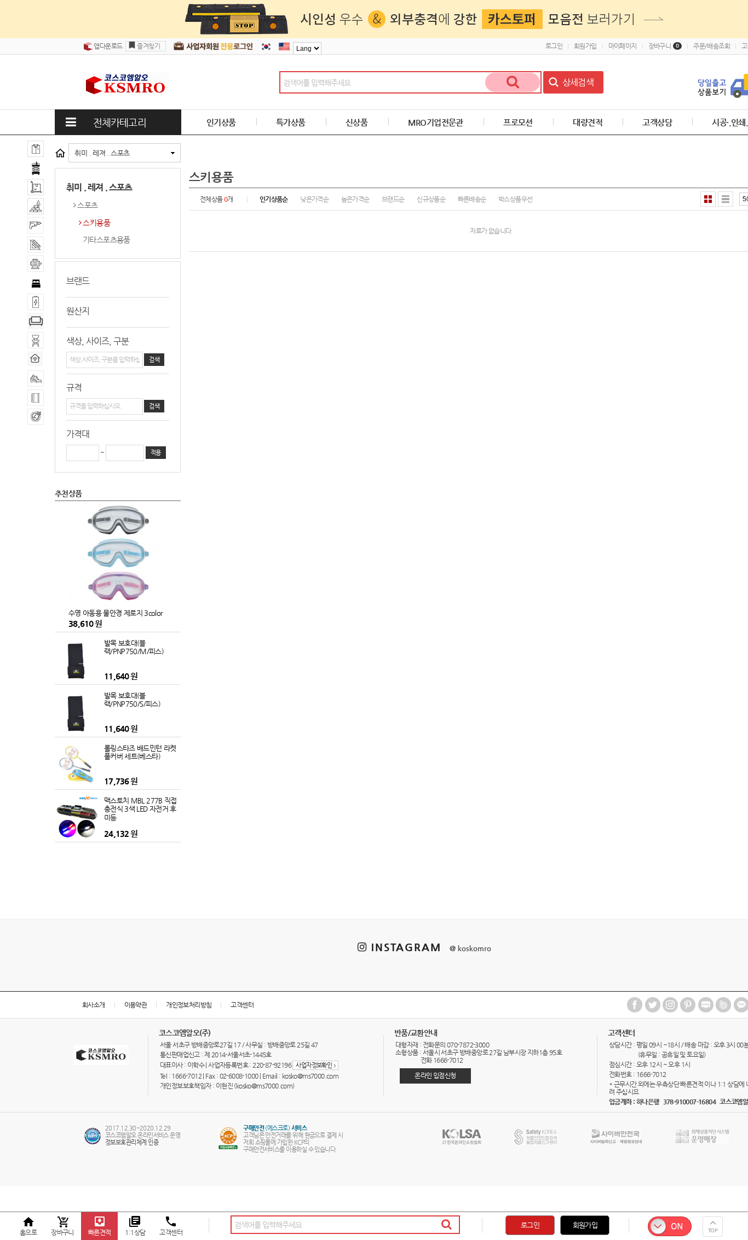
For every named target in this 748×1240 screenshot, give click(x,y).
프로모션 (518, 122)
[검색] (512, 82)
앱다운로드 (107, 46)
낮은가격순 (314, 199)
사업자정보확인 (315, 1065)
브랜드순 (393, 199)
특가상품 (291, 122)
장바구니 (664, 46)
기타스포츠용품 (106, 239)
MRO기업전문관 (435, 122)
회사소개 (93, 1005)
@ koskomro (470, 948)
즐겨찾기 (148, 46)
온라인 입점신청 (435, 1075)
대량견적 (587, 122)
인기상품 (221, 122)
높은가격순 (355, 199)
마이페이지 (622, 46)
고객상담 (657, 122)
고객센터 (242, 1005)
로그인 (553, 46)
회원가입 (585, 46)
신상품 (356, 122)
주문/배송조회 (711, 46)
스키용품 (96, 222)
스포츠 (87, 205)
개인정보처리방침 (188, 1005)
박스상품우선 (515, 199)
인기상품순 (274, 199)
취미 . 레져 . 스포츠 (101, 153)
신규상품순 (431, 199)
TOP (713, 1230)
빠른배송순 (472, 199)
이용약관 (135, 1005)
